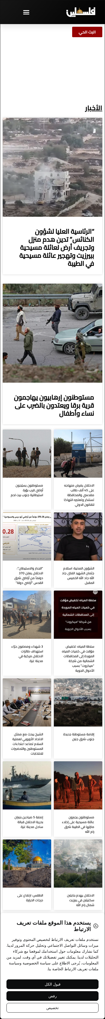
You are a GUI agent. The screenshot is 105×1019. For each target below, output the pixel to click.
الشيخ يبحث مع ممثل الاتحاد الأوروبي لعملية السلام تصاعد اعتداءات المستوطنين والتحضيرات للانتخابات (27, 743)
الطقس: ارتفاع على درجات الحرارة (30, 897)
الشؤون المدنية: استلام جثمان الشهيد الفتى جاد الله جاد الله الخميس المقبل (78, 575)
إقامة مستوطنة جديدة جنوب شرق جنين (78, 736)
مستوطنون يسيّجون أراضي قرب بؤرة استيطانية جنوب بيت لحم (27, 490)
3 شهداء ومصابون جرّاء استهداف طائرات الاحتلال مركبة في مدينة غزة (27, 653)
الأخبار (93, 107)
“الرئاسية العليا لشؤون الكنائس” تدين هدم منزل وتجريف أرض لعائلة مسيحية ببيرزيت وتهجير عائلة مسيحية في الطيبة (56, 247)
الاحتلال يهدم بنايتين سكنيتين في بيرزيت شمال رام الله (80, 900)
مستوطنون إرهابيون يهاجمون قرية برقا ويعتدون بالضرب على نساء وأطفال (54, 405)
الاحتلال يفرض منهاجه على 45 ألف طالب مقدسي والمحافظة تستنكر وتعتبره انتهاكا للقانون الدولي (79, 495)
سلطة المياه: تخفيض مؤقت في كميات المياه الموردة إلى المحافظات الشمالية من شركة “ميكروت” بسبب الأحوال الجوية (78, 658)
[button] (26, 12)
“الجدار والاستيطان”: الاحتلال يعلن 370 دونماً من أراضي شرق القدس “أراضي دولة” (28, 575)
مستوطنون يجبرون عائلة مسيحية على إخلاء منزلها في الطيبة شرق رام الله (78, 824)
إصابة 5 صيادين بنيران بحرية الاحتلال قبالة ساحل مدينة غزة (29, 822)
